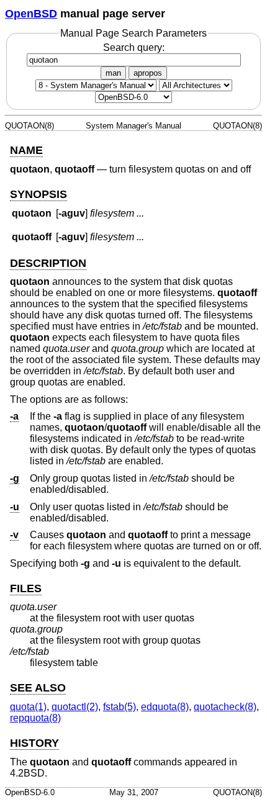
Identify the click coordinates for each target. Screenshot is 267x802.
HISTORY (34, 743)
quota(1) (28, 706)
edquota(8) (165, 706)
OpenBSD (31, 13)
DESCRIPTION (48, 263)
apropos (148, 73)
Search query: (134, 47)
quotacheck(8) (225, 706)
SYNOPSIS (38, 194)
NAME (26, 150)
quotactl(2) (75, 706)
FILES (26, 588)
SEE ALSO (38, 688)
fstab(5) (119, 706)
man (113, 73)
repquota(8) (35, 718)
